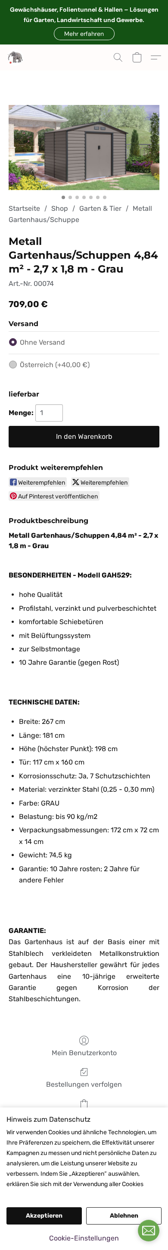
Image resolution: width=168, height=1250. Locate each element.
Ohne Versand (42, 342)
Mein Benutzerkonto (84, 1053)
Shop (59, 208)
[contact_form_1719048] (148, 1230)
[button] (84, 33)
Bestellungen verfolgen (84, 1084)
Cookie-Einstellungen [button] (84, 1238)
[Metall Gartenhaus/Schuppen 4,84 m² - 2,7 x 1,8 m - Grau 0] (84, 147)
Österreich (55, 365)
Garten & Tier (100, 208)
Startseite (24, 208)
